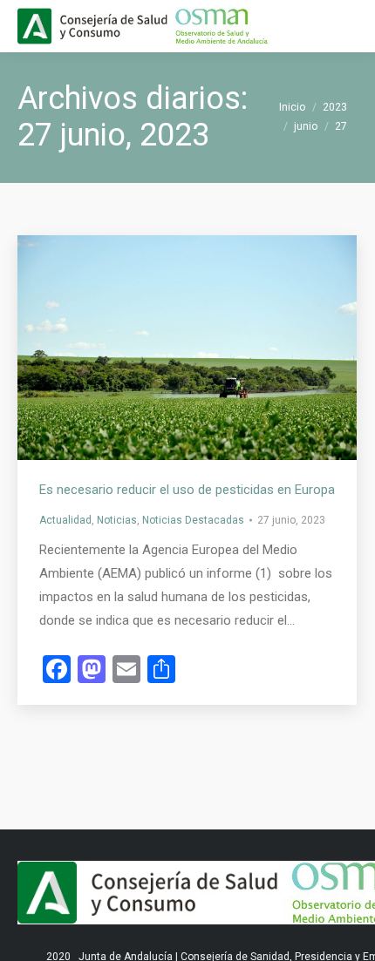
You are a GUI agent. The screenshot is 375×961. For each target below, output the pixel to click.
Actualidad (65, 520)
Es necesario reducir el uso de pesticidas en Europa (187, 489)
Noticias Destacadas (193, 520)
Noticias (117, 520)
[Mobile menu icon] (347, 26)
